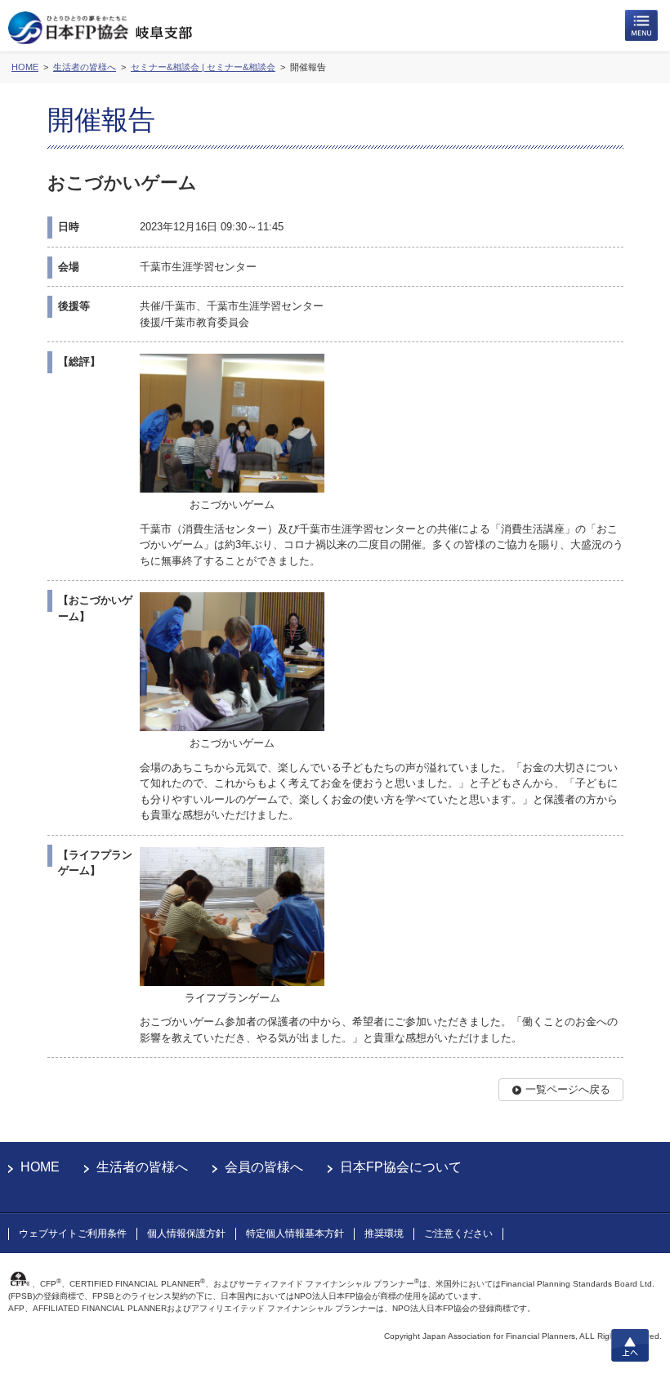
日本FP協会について (401, 1167)
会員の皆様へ (264, 1167)
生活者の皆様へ (142, 1167)
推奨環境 (384, 1233)
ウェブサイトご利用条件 (73, 1233)
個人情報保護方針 (186, 1233)
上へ (630, 1345)
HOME (40, 1167)
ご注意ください (458, 1233)
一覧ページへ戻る (567, 1089)
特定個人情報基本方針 (295, 1233)
